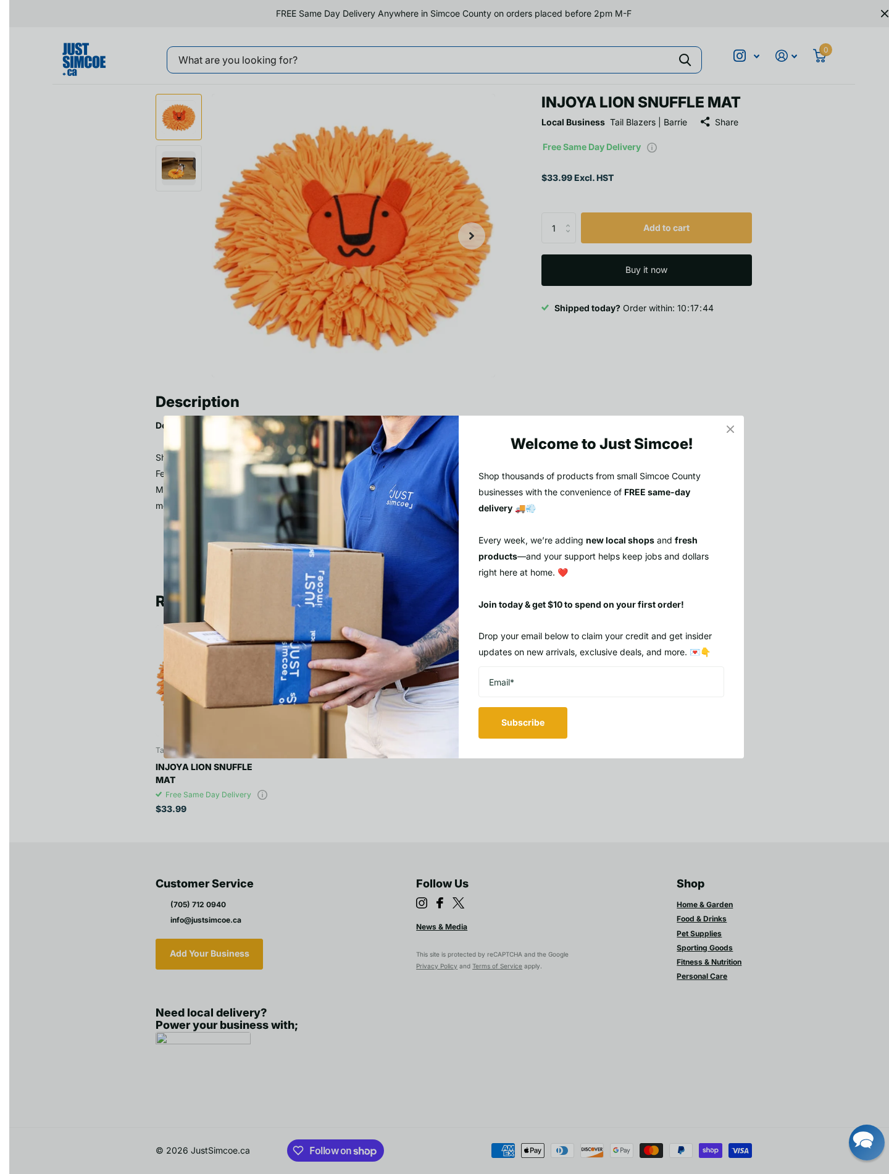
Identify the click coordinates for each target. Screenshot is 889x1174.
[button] (867, 1142)
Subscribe (523, 722)
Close (730, 429)
